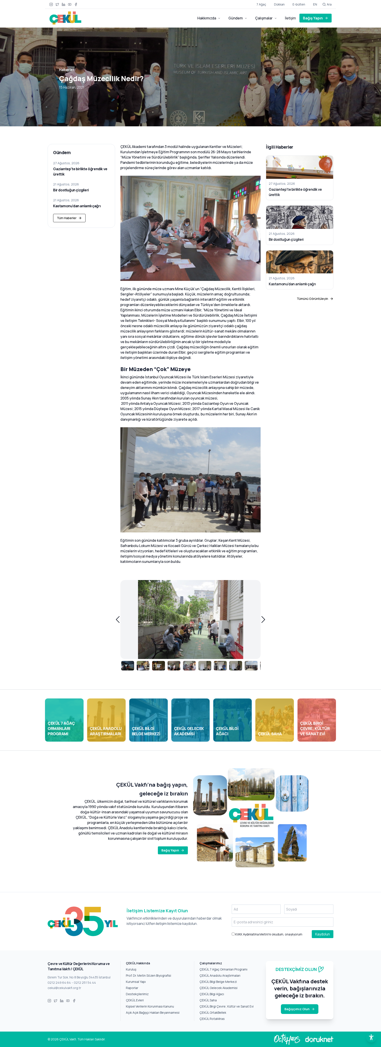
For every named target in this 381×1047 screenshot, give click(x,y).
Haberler (66, 69)
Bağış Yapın (313, 18)
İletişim (290, 18)
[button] (118, 619)
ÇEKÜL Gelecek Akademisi (218, 988)
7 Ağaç (261, 4)
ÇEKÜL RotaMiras (212, 1019)
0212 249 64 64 (59, 982)
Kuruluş (131, 969)
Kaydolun (322, 934)
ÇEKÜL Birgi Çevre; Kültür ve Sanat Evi (227, 1006)
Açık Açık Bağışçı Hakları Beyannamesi (152, 1012)
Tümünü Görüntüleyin (312, 299)
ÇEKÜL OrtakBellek (213, 1012)
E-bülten (299, 4)
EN (315, 4)
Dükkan (279, 4)
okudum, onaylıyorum (268, 934)
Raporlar (132, 988)
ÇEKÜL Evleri (135, 1000)
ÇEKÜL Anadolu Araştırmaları (220, 975)
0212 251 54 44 (85, 982)
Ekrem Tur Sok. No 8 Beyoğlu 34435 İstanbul (79, 977)
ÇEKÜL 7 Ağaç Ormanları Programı (223, 969)
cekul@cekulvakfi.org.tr (64, 988)
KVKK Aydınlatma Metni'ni (253, 934)
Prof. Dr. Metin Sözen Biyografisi (148, 975)
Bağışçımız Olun (297, 1009)
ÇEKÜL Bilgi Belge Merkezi (218, 982)
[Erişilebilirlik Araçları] (371, 1037)
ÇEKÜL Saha (208, 1000)
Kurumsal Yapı (136, 982)
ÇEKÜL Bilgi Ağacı (212, 994)
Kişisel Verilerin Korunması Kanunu (150, 1006)
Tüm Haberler (67, 218)
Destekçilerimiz (137, 994)
